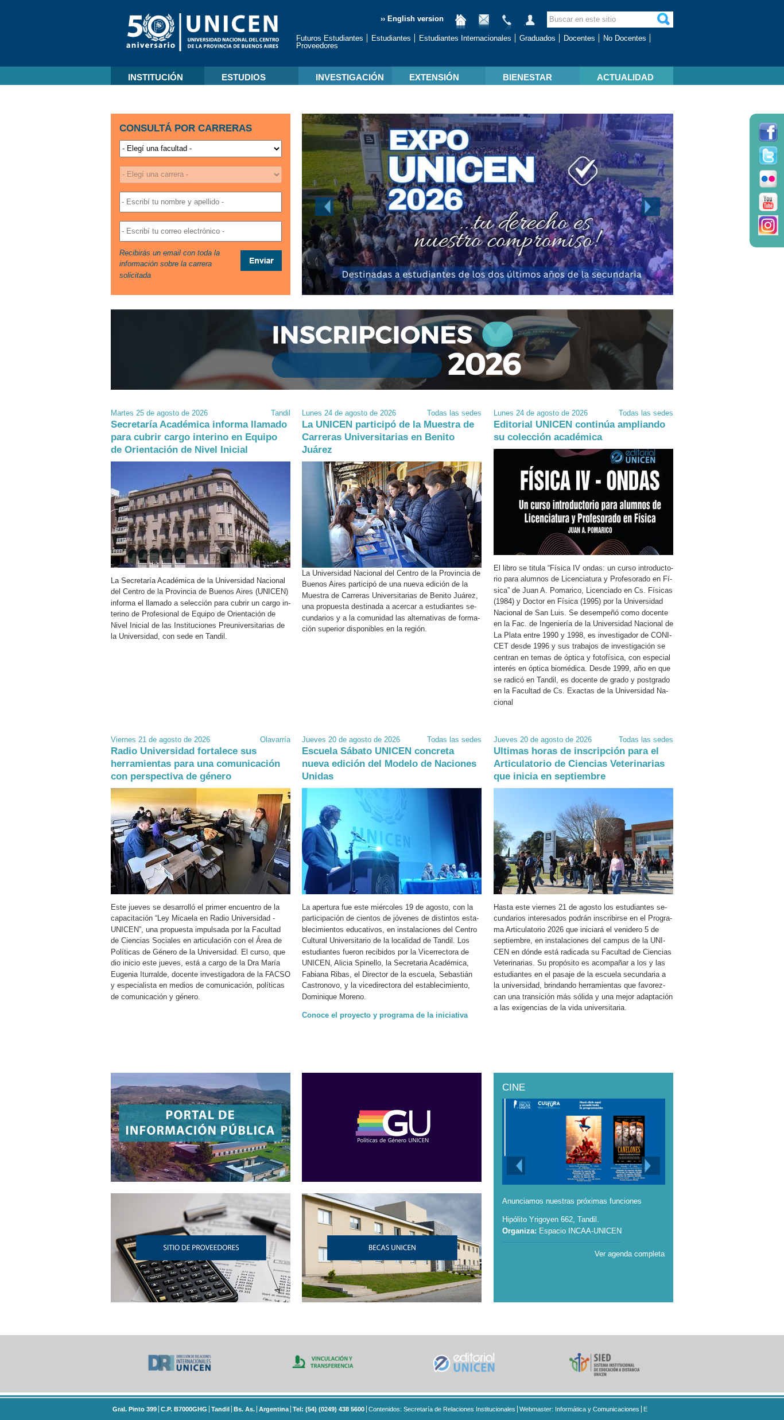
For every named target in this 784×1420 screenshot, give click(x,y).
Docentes (579, 38)
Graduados (537, 38)
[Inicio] (461, 24)
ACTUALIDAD (625, 77)
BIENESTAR (527, 77)
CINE (513, 1087)
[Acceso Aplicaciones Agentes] (529, 24)
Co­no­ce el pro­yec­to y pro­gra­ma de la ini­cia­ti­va (385, 1015)
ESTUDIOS (244, 77)
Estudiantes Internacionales (465, 38)
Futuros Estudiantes (329, 38)
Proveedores (317, 45)
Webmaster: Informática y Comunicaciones (579, 1409)
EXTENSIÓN (434, 77)
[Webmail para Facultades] (484, 24)
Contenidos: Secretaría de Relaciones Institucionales (441, 1409)
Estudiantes (391, 38)
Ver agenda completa (630, 1254)
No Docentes (624, 38)
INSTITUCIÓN (155, 77)
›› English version (412, 18)
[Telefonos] (507, 24)
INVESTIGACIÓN (350, 77)
